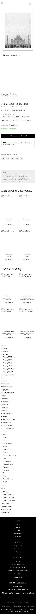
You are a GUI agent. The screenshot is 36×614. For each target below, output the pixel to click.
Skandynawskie (6, 387)
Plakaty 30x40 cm (9, 363)
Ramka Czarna (27, 219)
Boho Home (7, 443)
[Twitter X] (22, 158)
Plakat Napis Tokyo (9, 296)
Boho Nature (7, 425)
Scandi (5, 446)
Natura (3, 381)
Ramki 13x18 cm (8, 494)
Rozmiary (4, 354)
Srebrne (9, 256)
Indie (14, 175)
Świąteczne (5, 402)
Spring (5, 434)
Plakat (5, 175)
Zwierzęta (4, 407)
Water (5, 476)
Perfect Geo (7, 422)
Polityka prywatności (18, 564)
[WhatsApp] (8, 158)
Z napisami (9, 299)
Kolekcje (4, 410)
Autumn (6, 470)
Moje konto (18, 546)
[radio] (6, 116)
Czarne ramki (6, 509)
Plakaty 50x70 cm (9, 369)
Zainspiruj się (18, 577)
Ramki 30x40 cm (9, 500)
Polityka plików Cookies (18, 567)
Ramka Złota (9, 219)
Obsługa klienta (18, 586)
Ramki (18, 527)
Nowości (4, 348)
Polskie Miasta (24, 299)
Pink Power (7, 461)
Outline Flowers (8, 428)
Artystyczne (5, 390)
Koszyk (18, 552)
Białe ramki (5, 512)
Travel (5, 437)
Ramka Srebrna (9, 254)
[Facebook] (3, 158)
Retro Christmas (8, 479)
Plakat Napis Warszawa (27, 296)
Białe (27, 256)
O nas (18, 561)
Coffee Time (7, 449)
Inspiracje (18, 536)
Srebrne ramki (6, 506)
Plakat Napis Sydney (9, 331)
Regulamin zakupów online (18, 570)
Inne (4, 485)
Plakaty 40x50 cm (9, 366)
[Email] (12, 158)
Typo (4, 473)
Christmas (6, 482)
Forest (5, 416)
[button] (30, 3)
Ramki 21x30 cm (8, 497)
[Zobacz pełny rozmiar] (4, 13)
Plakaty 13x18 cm (9, 357)
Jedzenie (4, 404)
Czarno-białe (13, 110)
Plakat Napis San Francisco (27, 331)
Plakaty (18, 524)
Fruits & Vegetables (9, 455)
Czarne (27, 221)
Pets (4, 458)
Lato (3, 378)
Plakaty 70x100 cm (9, 372)
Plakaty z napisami (7, 393)
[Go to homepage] (8, 3)
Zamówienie (18, 549)
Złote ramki (5, 503)
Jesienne (4, 399)
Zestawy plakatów (7, 375)
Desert (5, 452)
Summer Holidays (9, 419)
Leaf (4, 440)
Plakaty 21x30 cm (9, 360)
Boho (5, 431)
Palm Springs (7, 413)
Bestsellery (5, 351)
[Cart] (34, 3)
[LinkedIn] (17, 158)
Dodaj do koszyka (18, 136)
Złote (9, 221)
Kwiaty (3, 396)
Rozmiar (4, 114)
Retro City (21, 110)
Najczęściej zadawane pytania (18, 589)
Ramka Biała (27, 254)
